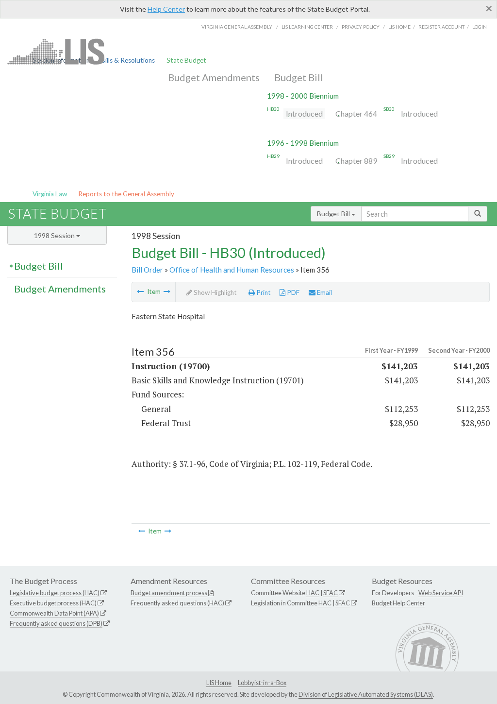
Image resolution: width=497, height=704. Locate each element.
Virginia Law (50, 194)
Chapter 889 (356, 160)
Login (479, 27)
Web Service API (440, 593)
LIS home (399, 27)
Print (263, 292)
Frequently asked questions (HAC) (177, 603)
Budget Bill (298, 77)
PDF (292, 292)
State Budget (186, 60)
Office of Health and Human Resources (231, 269)
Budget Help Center (398, 603)
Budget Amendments (214, 77)
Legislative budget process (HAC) (54, 593)
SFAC (330, 593)
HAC (312, 593)
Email (323, 292)
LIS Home (219, 683)
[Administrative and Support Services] (167, 291)
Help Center (166, 9)
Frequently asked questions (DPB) (56, 623)
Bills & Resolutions (128, 60)
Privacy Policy (361, 27)
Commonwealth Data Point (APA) (54, 613)
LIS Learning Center (307, 27)
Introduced (304, 113)
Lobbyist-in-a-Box (262, 683)
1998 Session (55, 235)
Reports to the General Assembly (126, 194)
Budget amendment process (169, 593)
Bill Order (147, 269)
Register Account (441, 27)
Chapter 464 (356, 113)
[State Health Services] (140, 291)
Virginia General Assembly (236, 27)
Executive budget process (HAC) (53, 603)
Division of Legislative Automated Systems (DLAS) (365, 694)
